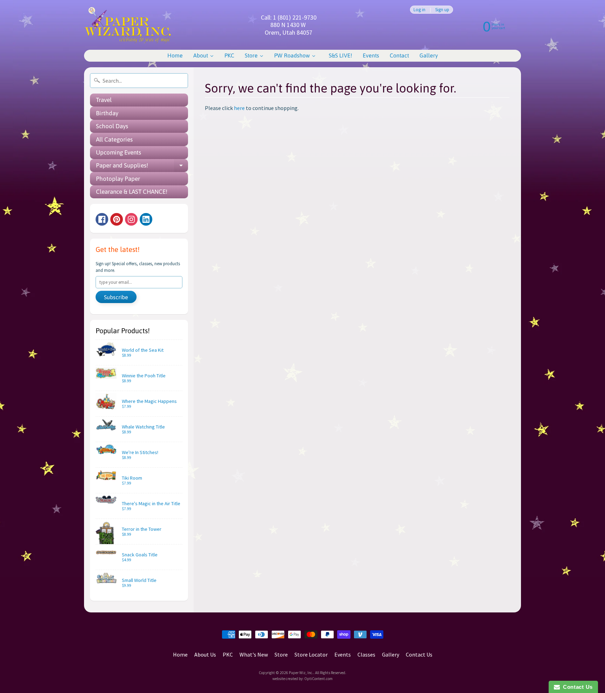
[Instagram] (131, 219)
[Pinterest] (116, 219)
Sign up (442, 9)
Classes (366, 654)
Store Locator (311, 654)
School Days (112, 126)
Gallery (390, 654)
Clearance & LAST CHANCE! (131, 191)
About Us (205, 654)
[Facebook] (102, 219)
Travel (104, 99)
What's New (253, 654)
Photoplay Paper (118, 178)
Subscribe (116, 297)
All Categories (114, 139)
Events (342, 654)
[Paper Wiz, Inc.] (128, 25)
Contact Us (419, 654)
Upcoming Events (118, 152)
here (239, 107)
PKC (228, 654)
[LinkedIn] (146, 219)
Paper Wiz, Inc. (301, 672)
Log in (419, 9)
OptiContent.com (318, 678)
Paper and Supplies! (142, 167)
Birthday (107, 113)
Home (180, 654)
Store (281, 654)
